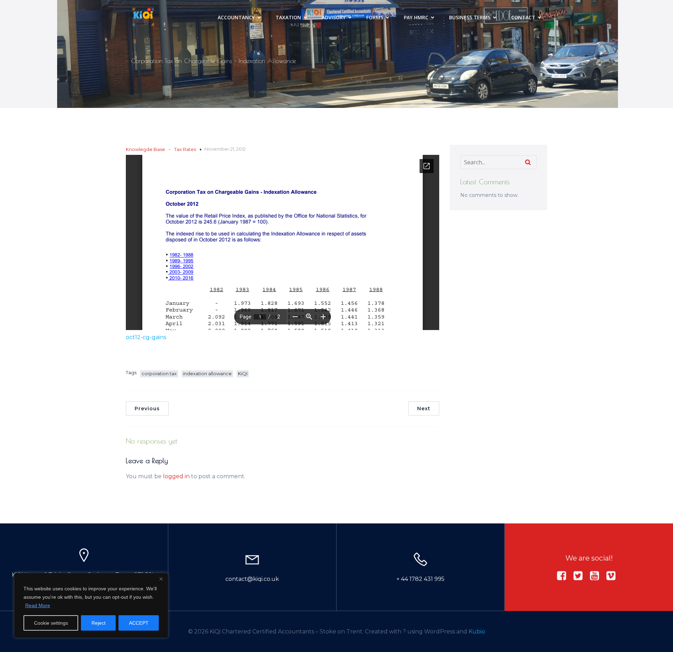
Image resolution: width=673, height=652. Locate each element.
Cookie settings (51, 623)
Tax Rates (185, 149)
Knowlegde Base (145, 149)
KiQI (242, 373)
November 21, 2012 (225, 149)
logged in (176, 476)
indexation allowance (207, 373)
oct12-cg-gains (146, 337)
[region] (91, 605)
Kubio (477, 631)
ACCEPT (139, 623)
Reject (98, 623)
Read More (37, 605)
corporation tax (159, 373)
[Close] (161, 579)
